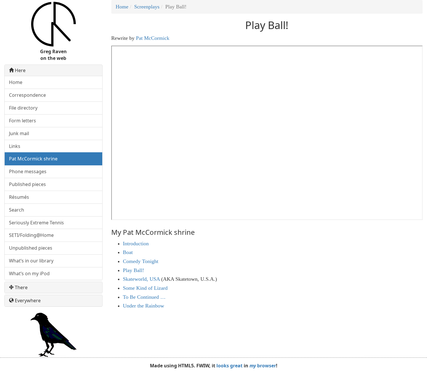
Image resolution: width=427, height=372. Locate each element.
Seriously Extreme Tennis (36, 222)
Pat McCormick (152, 38)
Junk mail (19, 133)
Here (20, 70)
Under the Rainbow (143, 306)
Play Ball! (133, 270)
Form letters (22, 120)
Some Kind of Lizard (145, 288)
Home (122, 7)
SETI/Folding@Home (31, 235)
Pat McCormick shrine (33, 158)
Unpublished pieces (30, 248)
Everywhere (27, 300)
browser (263, 365)
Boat (128, 252)
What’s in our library (31, 260)
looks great (229, 365)
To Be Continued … (144, 297)
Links (14, 146)
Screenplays (146, 7)
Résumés (19, 197)
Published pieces (27, 184)
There (21, 287)
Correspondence (27, 95)
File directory (23, 108)
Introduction (136, 243)
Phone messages (27, 171)
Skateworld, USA (141, 279)
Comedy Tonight (140, 261)
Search (16, 210)
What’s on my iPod (29, 273)
